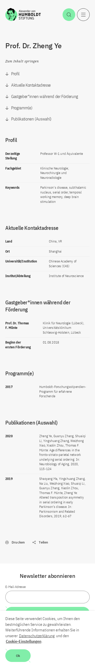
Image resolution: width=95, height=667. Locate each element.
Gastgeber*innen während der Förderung (44, 96)
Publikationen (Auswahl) (31, 119)
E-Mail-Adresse (15, 587)
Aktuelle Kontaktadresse (31, 85)
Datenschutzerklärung (37, 635)
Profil (15, 74)
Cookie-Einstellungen (23, 641)
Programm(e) (21, 108)
